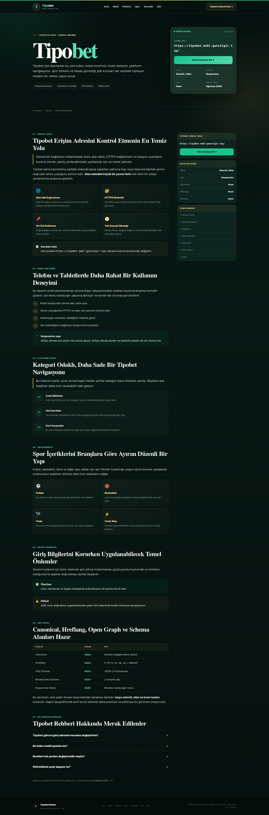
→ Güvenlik (185, 243)
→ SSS (183, 257)
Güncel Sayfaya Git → (203, 60)
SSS (159, 6)
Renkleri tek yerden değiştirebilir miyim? (100, 756)
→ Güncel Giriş (187, 215)
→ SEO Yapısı (186, 250)
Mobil (115, 6)
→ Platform (185, 229)
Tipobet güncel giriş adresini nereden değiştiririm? (100, 735)
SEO (142, 806)
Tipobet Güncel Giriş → (221, 6)
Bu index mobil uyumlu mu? (100, 745)
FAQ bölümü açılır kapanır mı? (100, 766)
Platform (126, 6)
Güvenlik (148, 6)
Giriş (106, 6)
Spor (137, 6)
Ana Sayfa (37, 111)
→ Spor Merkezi (187, 236)
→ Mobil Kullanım (188, 222)
